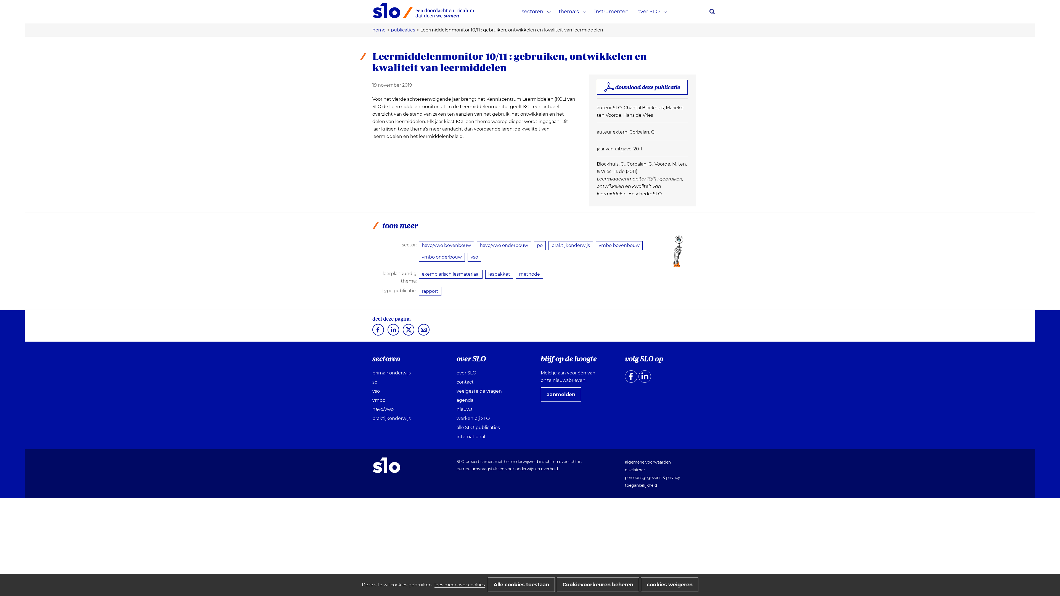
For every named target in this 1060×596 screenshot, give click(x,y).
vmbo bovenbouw (619, 245)
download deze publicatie (647, 87)
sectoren (532, 12)
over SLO (648, 12)
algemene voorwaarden (648, 462)
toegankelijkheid (641, 485)
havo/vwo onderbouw (504, 245)
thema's (569, 12)
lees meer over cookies (459, 584)
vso (474, 257)
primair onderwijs (391, 373)
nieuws (465, 409)
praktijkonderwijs (571, 245)
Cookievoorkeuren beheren (598, 585)
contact (465, 382)
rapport (430, 291)
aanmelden (563, 396)
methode (529, 274)
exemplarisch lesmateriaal (450, 274)
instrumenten (611, 12)
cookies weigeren (670, 585)
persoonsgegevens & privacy (652, 477)
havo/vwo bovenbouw (446, 245)
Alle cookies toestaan (521, 585)
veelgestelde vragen (479, 391)
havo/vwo (383, 409)
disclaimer (635, 469)
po (540, 245)
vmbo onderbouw (442, 257)
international (471, 436)
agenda (465, 400)
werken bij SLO (473, 418)
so (374, 382)
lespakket (499, 274)
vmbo (378, 400)
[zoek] (712, 11)
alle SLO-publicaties (478, 427)
